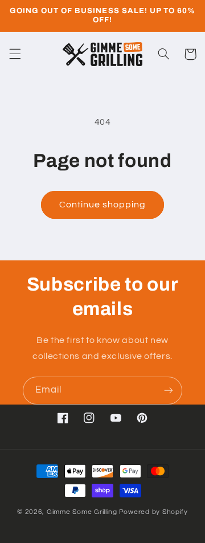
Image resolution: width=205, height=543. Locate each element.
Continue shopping (102, 204)
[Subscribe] (168, 391)
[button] (15, 54)
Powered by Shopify (153, 512)
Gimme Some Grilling (82, 512)
